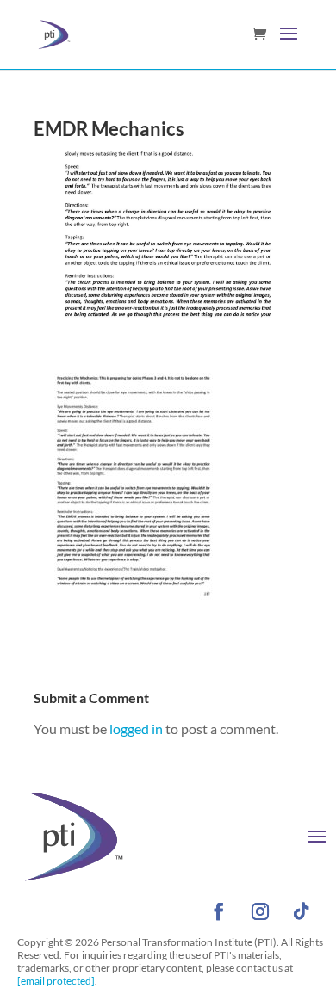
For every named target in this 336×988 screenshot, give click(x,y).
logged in (136, 728)
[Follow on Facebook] (219, 911)
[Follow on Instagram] (260, 911)
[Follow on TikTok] (301, 911)
